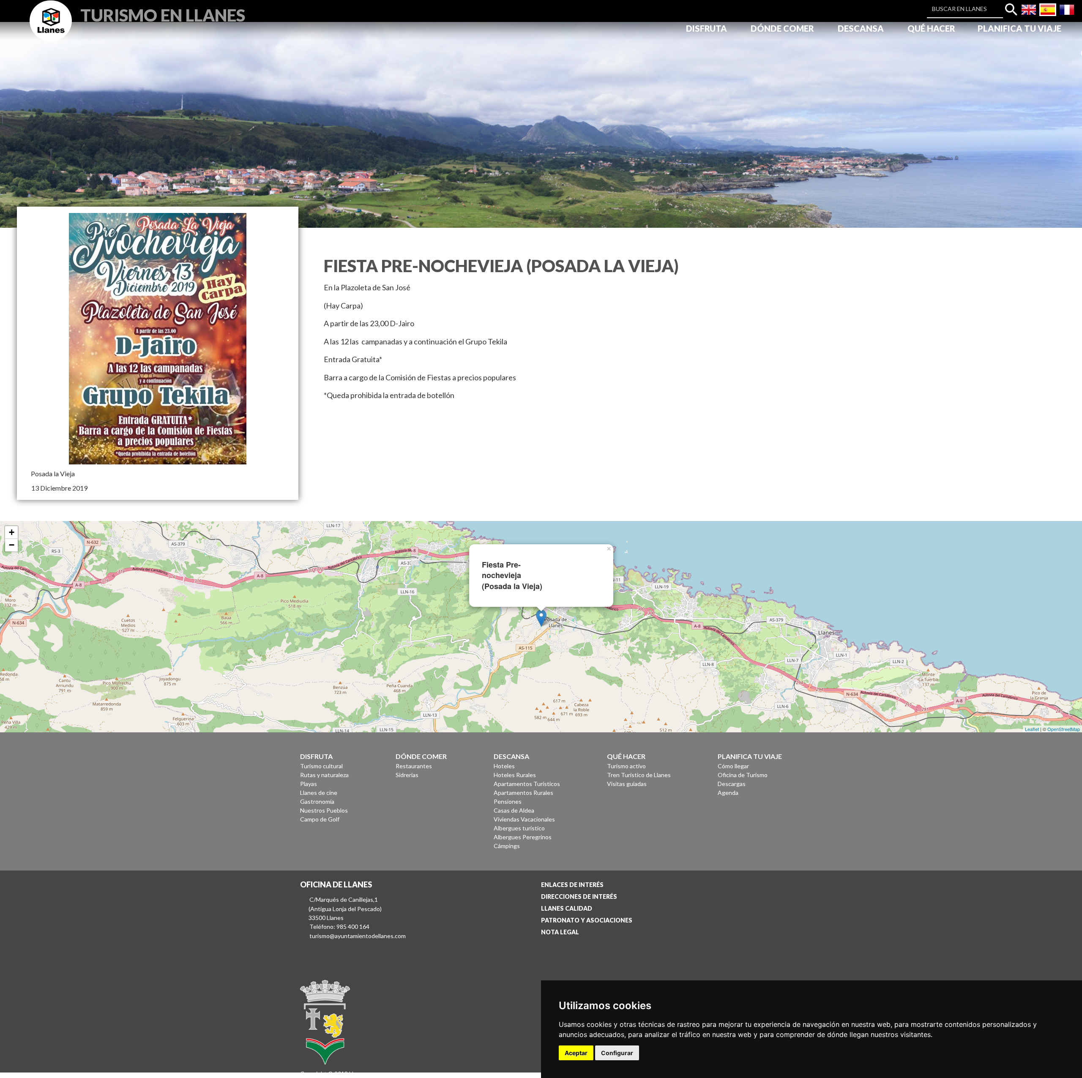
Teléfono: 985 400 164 (339, 926)
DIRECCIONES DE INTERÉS (579, 896)
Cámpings (507, 845)
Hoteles (504, 766)
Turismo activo (626, 766)
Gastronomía (317, 801)
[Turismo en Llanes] (51, 30)
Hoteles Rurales (515, 774)
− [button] (11, 545)
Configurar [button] (617, 1052)
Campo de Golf (319, 819)
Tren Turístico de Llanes (639, 774)
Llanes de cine (318, 792)
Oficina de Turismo (743, 774)
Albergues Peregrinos (523, 837)
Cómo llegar (733, 766)
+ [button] (11, 532)
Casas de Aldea (514, 810)
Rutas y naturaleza (324, 774)
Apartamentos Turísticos (527, 783)
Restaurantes (414, 766)
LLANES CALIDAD (566, 908)
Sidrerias (407, 774)
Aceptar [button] (576, 1052)
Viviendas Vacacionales (524, 819)
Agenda (728, 792)
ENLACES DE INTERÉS (572, 884)
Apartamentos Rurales (523, 792)
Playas (308, 783)
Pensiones (508, 801)
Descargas (732, 783)
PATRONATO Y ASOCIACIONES (586, 920)
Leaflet (1032, 729)
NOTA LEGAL (560, 932)
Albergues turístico (519, 828)
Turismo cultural (321, 766)
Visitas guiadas (627, 783)
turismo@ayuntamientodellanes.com (357, 935)
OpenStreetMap (1063, 729)
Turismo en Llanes (162, 14)
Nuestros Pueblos (324, 810)
